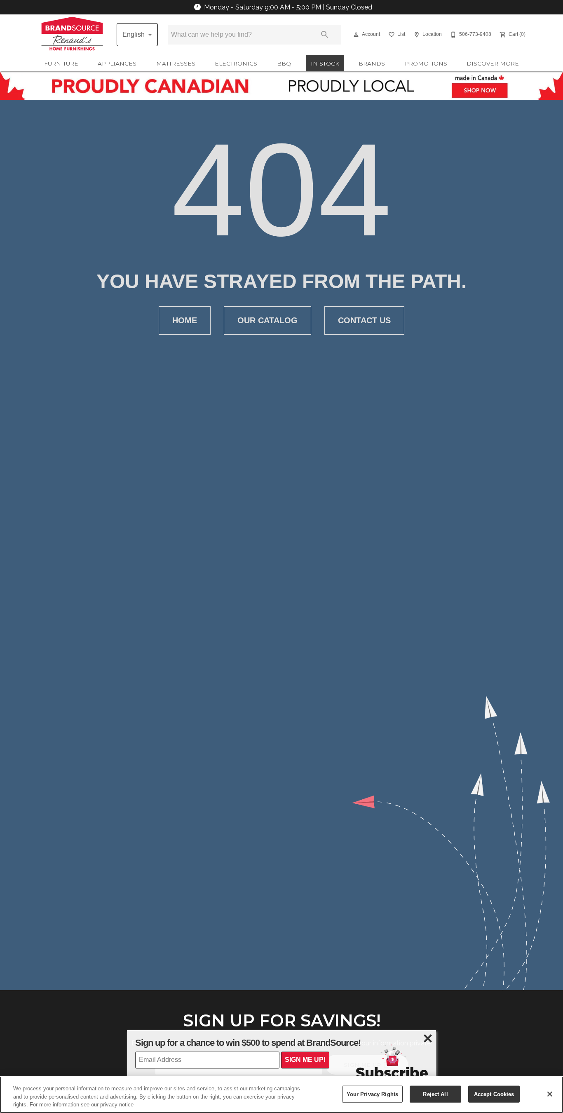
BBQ (284, 63)
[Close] (550, 1094)
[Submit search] (325, 34)
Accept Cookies (494, 1094)
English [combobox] (133, 34)
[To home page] (72, 34)
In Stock (325, 63)
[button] (356, 35)
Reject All (435, 1094)
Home (184, 320)
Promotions (426, 63)
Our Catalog (267, 320)
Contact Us (364, 320)
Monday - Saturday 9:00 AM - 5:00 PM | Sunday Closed (288, 7)
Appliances (117, 63)
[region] (281, 1094)
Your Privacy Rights (372, 1094)
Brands (372, 63)
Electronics (236, 63)
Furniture (61, 63)
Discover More (493, 63)
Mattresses (175, 63)
